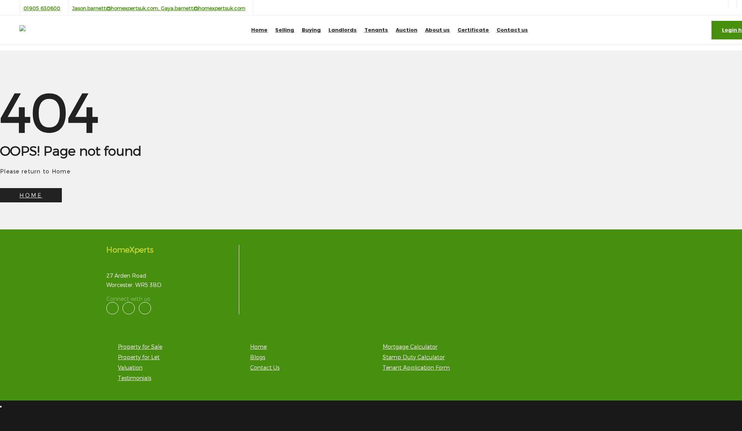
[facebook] (733, 4)
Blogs (257, 357)
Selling (284, 30)
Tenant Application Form (416, 367)
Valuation (130, 367)
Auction (406, 30)
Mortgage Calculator (410, 346)
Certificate (473, 30)
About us (437, 30)
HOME (30, 195)
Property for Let (139, 357)
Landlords (342, 30)
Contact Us (264, 367)
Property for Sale (140, 346)
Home (259, 30)
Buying (311, 30)
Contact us (512, 30)
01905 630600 (42, 8)
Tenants (376, 30)
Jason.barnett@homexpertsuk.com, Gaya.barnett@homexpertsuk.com (158, 8)
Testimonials (134, 378)
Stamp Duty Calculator (414, 357)
